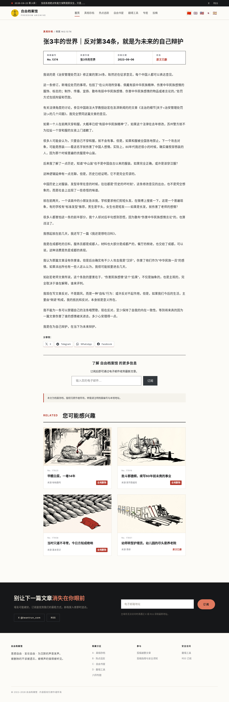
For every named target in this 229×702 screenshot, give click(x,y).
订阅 (150, 380)
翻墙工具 (133, 12)
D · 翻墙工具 (98, 669)
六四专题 (96, 675)
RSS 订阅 (186, 658)
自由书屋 (119, 12)
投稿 (155, 12)
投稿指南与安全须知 (147, 658)
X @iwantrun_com (29, 617)
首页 (77, 12)
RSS (215, 3)
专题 (145, 12)
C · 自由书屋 (98, 663)
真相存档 (89, 12)
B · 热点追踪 (98, 658)
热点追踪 (104, 12)
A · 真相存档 (98, 652)
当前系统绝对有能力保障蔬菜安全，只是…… (63, 3)
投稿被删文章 (144, 652)
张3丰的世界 (88, 59)
